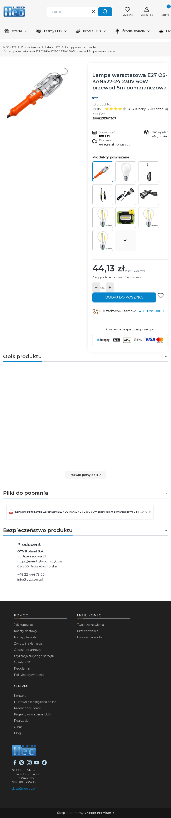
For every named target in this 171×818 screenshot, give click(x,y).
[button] (105, 11)
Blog (17, 733)
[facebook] (15, 764)
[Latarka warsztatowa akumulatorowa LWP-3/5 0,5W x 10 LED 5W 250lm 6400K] (102, 195)
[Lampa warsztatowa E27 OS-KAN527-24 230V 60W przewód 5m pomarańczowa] (102, 172)
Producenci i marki (27, 708)
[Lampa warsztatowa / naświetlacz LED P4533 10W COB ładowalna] (125, 217)
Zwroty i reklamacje (28, 643)
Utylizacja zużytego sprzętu (34, 656)
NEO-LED (9, 47)
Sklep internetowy (84, 813)
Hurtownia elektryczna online (35, 702)
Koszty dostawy (25, 631)
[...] (41, 93)
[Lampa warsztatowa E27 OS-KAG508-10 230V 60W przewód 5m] (125, 195)
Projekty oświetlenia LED (32, 714)
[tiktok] (44, 764)
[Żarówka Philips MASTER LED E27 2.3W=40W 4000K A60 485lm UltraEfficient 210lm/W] (102, 217)
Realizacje (21, 721)
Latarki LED (52, 47)
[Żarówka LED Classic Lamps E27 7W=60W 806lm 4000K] (125, 171)
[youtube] (36, 764)
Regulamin (22, 668)
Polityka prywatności (29, 675)
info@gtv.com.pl (30, 579)
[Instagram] (29, 764)
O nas (18, 727)
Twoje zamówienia (90, 625)
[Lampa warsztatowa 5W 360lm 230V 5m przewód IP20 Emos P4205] (148, 171)
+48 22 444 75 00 (31, 574)
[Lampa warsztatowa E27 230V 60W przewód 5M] (148, 194)
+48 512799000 (150, 311)
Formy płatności (26, 637)
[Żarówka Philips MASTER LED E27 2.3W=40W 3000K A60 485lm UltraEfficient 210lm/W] (148, 217)
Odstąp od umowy (27, 650)
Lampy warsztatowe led (81, 47)
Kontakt (20, 696)
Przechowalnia (87, 631)
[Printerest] (21, 764)
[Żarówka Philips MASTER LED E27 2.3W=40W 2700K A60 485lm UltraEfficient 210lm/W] (102, 240)
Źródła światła (30, 47)
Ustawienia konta (89, 637)
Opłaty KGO (22, 662)
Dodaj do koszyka (124, 297)
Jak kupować (23, 625)
